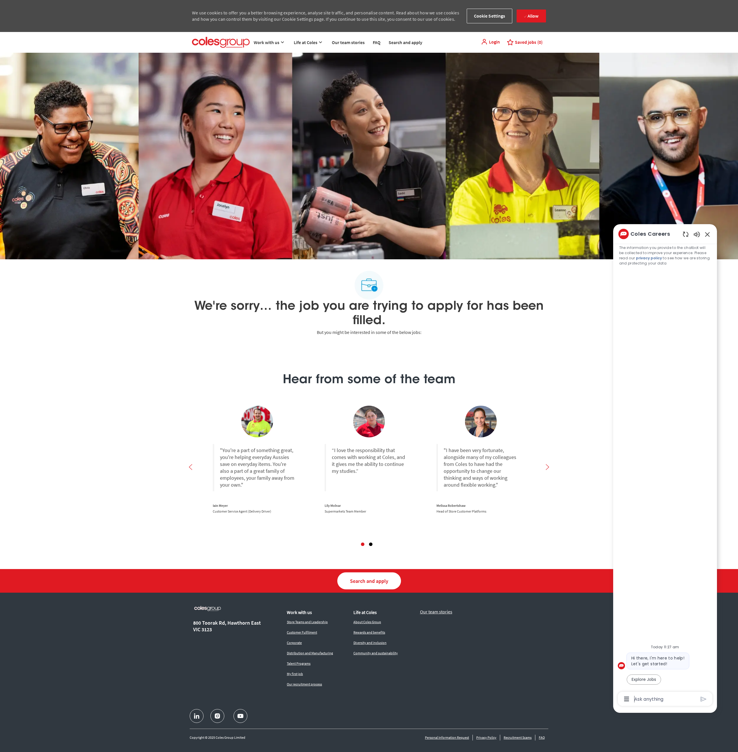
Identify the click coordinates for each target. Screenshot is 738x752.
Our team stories (348, 42)
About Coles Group (367, 622)
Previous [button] (190, 467)
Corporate (294, 642)
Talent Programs (298, 663)
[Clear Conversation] (685, 234)
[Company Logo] (221, 42)
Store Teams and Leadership (307, 622)
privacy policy (649, 258)
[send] (703, 699)
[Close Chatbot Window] (707, 234)
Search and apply (405, 42)
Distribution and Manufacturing (310, 653)
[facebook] (197, 716)
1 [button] (362, 544)
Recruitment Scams (518, 737)
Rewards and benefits (369, 632)
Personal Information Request (447, 737)
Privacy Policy (486, 737)
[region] (665, 466)
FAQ (377, 42)
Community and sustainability (375, 653)
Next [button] (547, 467)
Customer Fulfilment (302, 632)
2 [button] (370, 544)
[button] (490, 41)
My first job (295, 674)
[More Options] (626, 699)
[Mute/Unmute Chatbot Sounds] (696, 234)
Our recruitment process (304, 684)
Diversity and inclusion (370, 642)
